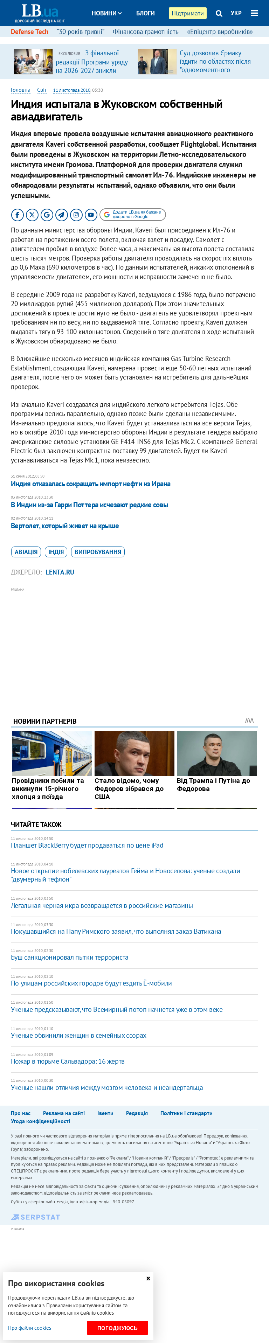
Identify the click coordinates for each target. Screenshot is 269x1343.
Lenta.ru (60, 572)
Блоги (145, 13)
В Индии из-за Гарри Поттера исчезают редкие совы (89, 504)
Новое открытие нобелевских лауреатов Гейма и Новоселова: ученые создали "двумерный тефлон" (125, 875)
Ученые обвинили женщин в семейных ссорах (78, 1035)
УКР (236, 13)
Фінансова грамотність (146, 31)
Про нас (20, 1112)
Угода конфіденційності (40, 1121)
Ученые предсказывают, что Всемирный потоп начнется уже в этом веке (117, 1009)
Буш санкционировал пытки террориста (70, 957)
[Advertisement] (134, 643)
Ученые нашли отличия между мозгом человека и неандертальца (107, 1087)
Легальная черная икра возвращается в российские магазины (102, 905)
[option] (73, 61)
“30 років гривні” (80, 31)
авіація (26, 552)
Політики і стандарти (186, 1112)
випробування (98, 552)
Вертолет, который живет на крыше (65, 525)
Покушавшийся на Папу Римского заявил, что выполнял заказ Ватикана (116, 931)
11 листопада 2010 (71, 90)
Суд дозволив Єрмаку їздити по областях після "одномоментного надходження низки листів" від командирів (215, 70)
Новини (104, 13)
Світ (42, 89)
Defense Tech (29, 31)
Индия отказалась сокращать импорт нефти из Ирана (91, 483)
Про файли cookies (29, 1327)
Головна (20, 89)
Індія (56, 552)
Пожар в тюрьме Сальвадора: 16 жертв (68, 1061)
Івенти (105, 1112)
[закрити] (148, 1278)
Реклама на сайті (64, 1112)
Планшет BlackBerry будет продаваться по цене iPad (87, 845)
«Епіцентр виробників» (220, 31)
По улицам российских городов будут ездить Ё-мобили (91, 983)
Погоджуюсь (117, 1328)
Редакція (137, 1112)
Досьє (140, 39)
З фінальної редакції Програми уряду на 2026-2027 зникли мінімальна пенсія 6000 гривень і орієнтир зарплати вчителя (91, 74)
